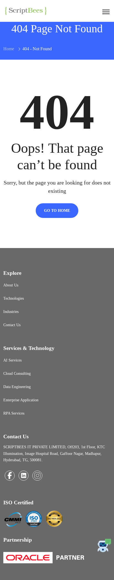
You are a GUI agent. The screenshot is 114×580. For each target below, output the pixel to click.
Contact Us (11, 325)
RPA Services (13, 413)
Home (8, 48)
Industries (11, 312)
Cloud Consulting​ (17, 373)
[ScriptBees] (25, 10)
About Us (10, 285)
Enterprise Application (20, 400)
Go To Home (57, 211)
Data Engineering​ (17, 387)
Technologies (13, 298)
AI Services (12, 360)
